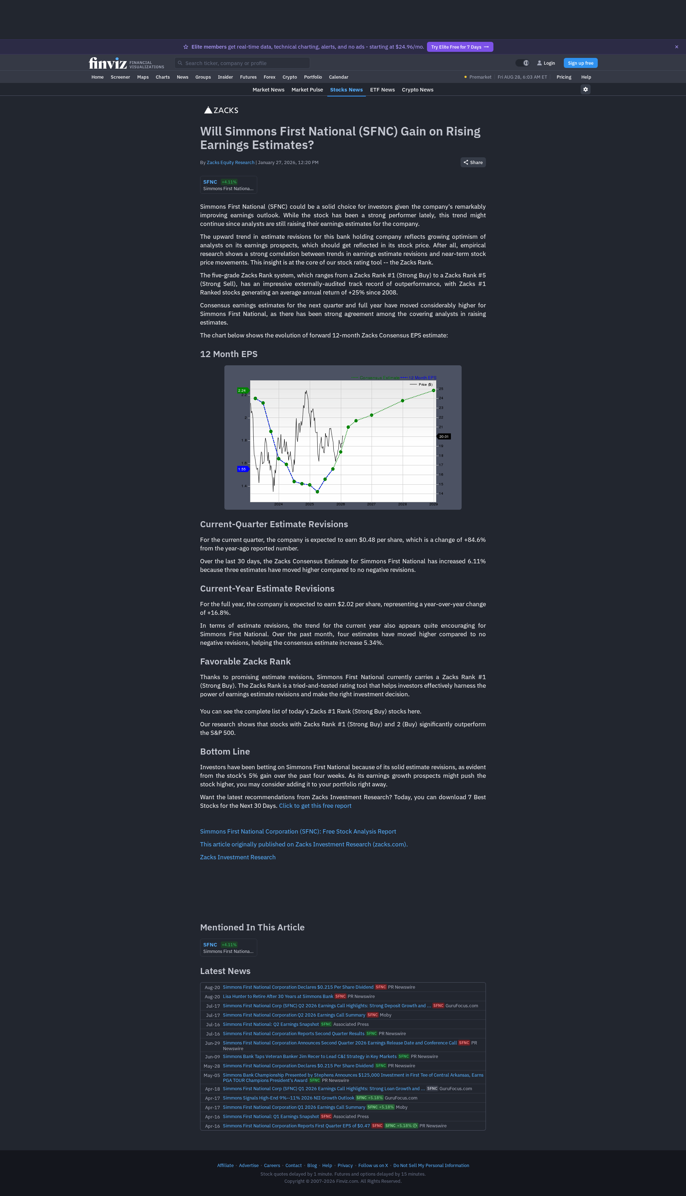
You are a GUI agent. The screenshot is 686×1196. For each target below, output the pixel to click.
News (182, 77)
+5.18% (370, 1097)
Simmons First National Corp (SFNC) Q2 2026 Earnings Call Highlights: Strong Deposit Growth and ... (327, 1005)
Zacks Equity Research (230, 162)
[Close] (676, 46)
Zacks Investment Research (238, 857)
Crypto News (417, 89)
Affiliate (225, 1165)
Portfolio (313, 77)
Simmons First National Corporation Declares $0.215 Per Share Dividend (298, 987)
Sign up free (580, 63)
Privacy (345, 1165)
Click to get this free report (315, 806)
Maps (143, 77)
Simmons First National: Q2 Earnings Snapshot (271, 1024)
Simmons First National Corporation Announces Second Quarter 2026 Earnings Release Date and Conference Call (340, 1043)
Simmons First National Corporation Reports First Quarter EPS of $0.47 (296, 1125)
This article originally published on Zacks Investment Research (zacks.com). (304, 844)
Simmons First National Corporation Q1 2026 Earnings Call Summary (294, 1107)
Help (586, 77)
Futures (248, 77)
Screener (120, 77)
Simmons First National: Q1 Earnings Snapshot (271, 1116)
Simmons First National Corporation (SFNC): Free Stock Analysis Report (298, 831)
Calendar (338, 77)
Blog (312, 1165)
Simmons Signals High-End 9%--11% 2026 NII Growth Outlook (288, 1098)
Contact (293, 1165)
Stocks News (346, 89)
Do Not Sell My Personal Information (431, 1165)
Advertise (249, 1165)
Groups (203, 77)
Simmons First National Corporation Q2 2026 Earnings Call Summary (294, 1015)
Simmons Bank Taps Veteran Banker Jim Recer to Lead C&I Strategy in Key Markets (310, 1056)
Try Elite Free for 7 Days (456, 47)
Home (97, 77)
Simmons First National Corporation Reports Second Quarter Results (293, 1033)
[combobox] (242, 63)
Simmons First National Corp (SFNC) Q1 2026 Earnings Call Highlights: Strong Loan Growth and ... (324, 1088)
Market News (268, 89)
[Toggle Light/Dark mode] (522, 63)
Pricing (564, 77)
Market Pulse (307, 89)
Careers (272, 1165)
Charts (163, 77)
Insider (225, 77)
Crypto (290, 77)
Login (549, 63)
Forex (269, 77)
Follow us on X (373, 1165)
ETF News (382, 89)
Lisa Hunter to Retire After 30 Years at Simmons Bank (278, 996)
